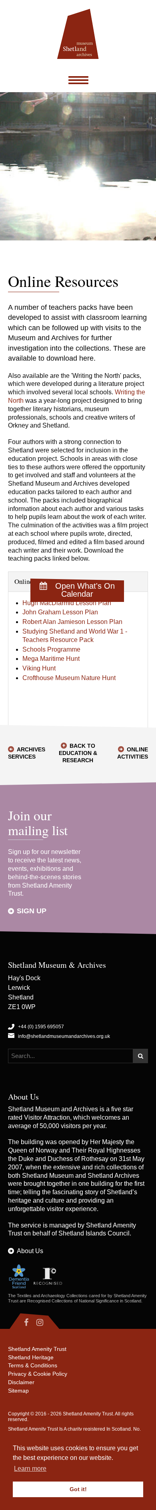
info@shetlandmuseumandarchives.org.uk (64, 1036)
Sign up (31, 911)
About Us (30, 1251)
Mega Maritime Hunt (51, 658)
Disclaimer (21, 1382)
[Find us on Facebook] (20, 1322)
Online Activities (132, 753)
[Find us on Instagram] (46, 1322)
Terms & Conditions (32, 1365)
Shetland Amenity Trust (37, 1349)
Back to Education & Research (78, 753)
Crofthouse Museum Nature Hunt (69, 677)
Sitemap (18, 1390)
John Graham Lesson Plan (60, 612)
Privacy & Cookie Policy (37, 1374)
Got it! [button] (78, 1489)
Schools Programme (51, 649)
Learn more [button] (30, 1468)
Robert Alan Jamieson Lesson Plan (72, 621)
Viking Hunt (39, 668)
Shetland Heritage (31, 1357)
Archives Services (26, 753)
